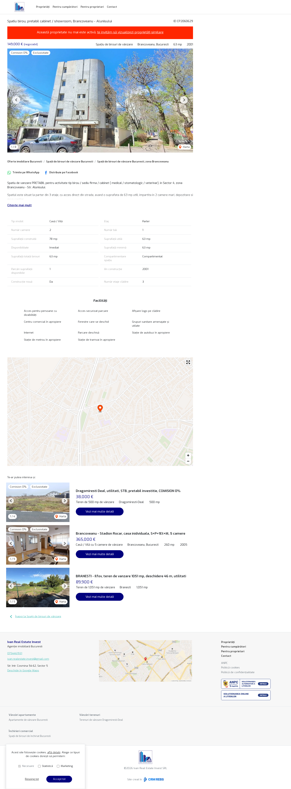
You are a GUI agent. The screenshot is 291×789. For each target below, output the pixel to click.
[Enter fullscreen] (188, 362)
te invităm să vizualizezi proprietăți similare (130, 32)
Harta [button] (186, 147)
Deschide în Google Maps (23, 670)
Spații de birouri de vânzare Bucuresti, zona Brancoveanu (133, 161)
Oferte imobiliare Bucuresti (24, 161)
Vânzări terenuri (89, 715)
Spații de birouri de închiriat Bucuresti (30, 736)
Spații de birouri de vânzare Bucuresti (69, 161)
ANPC (224, 663)
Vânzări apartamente (22, 715)
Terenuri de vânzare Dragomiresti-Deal (101, 720)
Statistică (47, 766)
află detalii (53, 752)
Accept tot (59, 779)
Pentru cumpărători (65, 6)
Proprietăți (42, 6)
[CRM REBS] (153, 779)
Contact (112, 6)
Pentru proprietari (92, 6)
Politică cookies (230, 667)
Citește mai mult (19, 205)
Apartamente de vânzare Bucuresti (28, 720)
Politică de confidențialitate (238, 672)
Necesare (28, 766)
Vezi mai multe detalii (100, 512)
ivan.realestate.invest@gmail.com (28, 659)
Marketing (67, 766)
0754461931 (14, 653)
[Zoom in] (188, 455)
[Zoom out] (188, 461)
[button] (16, 100)
